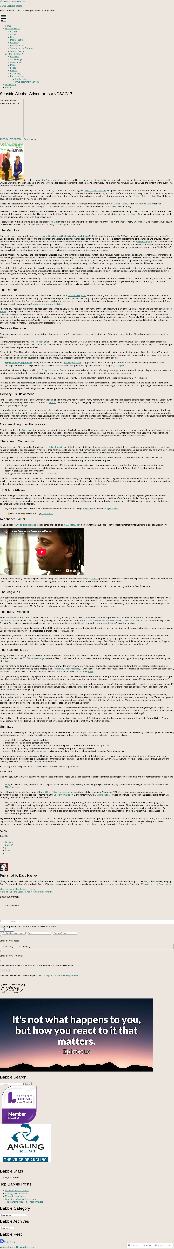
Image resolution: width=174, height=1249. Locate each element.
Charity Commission (63, 794)
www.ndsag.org (144, 241)
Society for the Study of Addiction (47, 304)
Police (13, 67)
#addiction (88, 508)
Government (16, 62)
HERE (90, 671)
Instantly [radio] (9, 946)
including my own (72, 362)
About (8, 87)
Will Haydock (37, 341)
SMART (94, 578)
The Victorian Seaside (144, 203)
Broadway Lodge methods (66, 668)
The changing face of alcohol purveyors (24, 1201)
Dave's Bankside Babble (11, 6)
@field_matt (112, 508)
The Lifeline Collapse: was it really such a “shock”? (26, 891)
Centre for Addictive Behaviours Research (99, 620)
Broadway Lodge (36, 658)
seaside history (129, 214)
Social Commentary (14, 53)
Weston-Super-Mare (48, 180)
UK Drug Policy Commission (56, 792)
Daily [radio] (18, 946)
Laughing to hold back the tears (20, 1199)
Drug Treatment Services (27, 81)
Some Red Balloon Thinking (18, 889)
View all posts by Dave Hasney (156, 884)
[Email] (11, 930)
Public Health (21, 79)
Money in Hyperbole (15, 1196)
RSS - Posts (9, 1242)
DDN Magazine (102, 794)
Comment (5, 970)
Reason (52, 402)
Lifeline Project (55, 447)
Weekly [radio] (26, 946)
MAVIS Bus (52, 221)
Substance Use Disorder (21, 48)
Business (14, 56)
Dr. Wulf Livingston (77, 295)
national (59, 365)
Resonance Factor (72, 524)
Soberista (26, 430)
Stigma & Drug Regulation (18, 362)
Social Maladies (12, 28)
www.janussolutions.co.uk (27, 524)
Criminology (16, 59)
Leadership (10, 84)
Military (13, 65)
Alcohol (13, 31)
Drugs (13, 37)
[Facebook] (7, 930)
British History (121, 203)
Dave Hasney (30, 139)
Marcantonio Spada (9, 620)
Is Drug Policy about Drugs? (53, 370)
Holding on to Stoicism (16, 1193)
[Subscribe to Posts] (2, 1242)
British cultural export (95, 190)
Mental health (17, 39)
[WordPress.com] (2, 930)
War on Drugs (17, 51)
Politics (13, 70)
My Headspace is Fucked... (17, 1190)
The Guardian (12, 787)
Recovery (14, 42)
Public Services (17, 76)
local (43, 365)
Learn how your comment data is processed (58, 975)
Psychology (15, 73)
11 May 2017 (47, 513)
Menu (3, 21)
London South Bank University (136, 620)
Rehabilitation (17, 45)
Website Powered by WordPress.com (17, 1247)
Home (8, 25)
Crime (13, 34)
